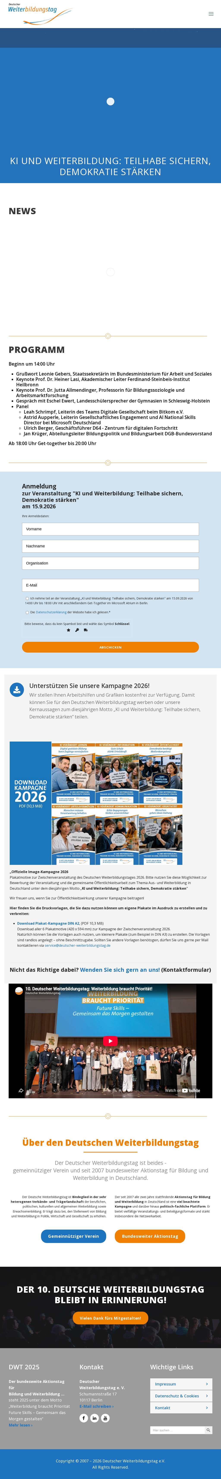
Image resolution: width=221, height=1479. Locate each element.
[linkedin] (94, 1418)
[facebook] (83, 1418)
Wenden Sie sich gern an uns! (120, 969)
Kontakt (162, 1407)
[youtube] (105, 1418)
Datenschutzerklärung (51, 612)
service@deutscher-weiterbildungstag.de (77, 945)
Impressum (165, 1384)
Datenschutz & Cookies (177, 1395)
